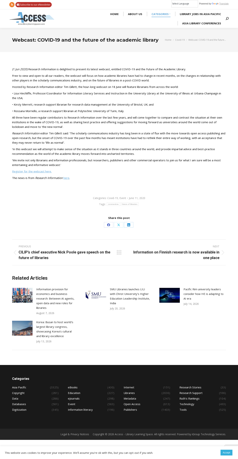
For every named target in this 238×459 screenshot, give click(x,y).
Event (122, 198)
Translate (224, 3)
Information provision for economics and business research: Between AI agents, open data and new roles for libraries (55, 298)
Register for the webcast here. (32, 171)
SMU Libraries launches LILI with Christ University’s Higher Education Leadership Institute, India (130, 296)
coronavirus (113, 204)
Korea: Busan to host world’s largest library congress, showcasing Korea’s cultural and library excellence (54, 329)
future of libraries (129, 204)
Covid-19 (112, 198)
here (66, 178)
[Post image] (22, 295)
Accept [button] (226, 452)
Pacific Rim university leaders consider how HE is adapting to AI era (203, 293)
